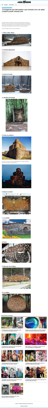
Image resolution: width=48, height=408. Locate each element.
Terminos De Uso (30, 403)
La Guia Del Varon (24, 2)
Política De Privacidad (23, 403)
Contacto (17, 403)
